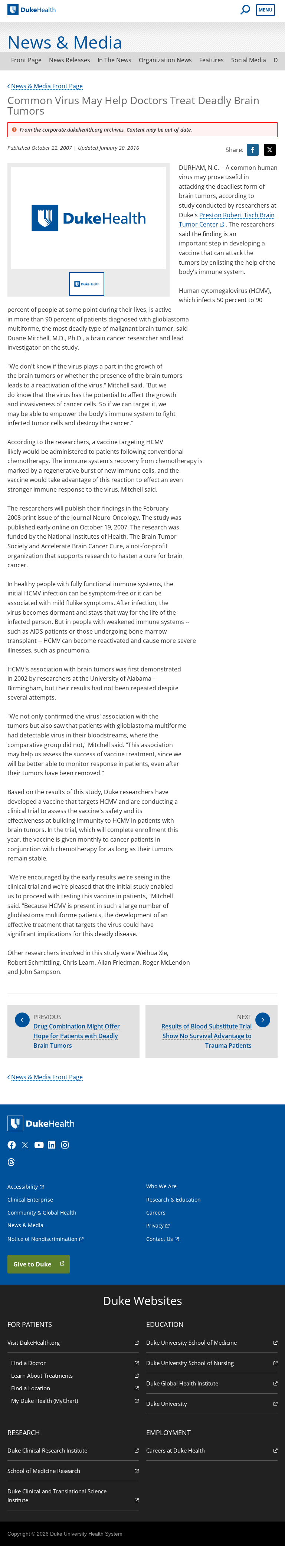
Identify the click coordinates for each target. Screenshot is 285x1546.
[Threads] (13, 1162)
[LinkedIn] (54, 1145)
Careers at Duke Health (175, 1450)
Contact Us (159, 1238)
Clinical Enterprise (30, 1199)
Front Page (26, 60)
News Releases (69, 60)
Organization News (165, 60)
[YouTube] (40, 1145)
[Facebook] (13, 1145)
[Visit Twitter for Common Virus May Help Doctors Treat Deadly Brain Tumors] (270, 150)
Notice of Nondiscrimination (42, 1238)
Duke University (166, 1403)
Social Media (248, 60)
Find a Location (30, 1388)
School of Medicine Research (43, 1470)
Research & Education (173, 1199)
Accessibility (22, 1186)
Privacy (155, 1225)
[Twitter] (27, 1145)
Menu (265, 10)
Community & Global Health (41, 1212)
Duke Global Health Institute (182, 1383)
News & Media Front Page (47, 86)
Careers (156, 1212)
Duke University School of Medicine (191, 1342)
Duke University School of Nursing (190, 1363)
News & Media (25, 1225)
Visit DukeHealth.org (33, 1342)
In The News (114, 60)
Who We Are (161, 1186)
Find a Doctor (28, 1363)
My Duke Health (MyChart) (44, 1400)
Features (211, 60)
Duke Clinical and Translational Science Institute (57, 1495)
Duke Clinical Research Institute (47, 1450)
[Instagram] (67, 1145)
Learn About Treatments (42, 1375)
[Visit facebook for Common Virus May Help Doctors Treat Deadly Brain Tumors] (253, 150)
